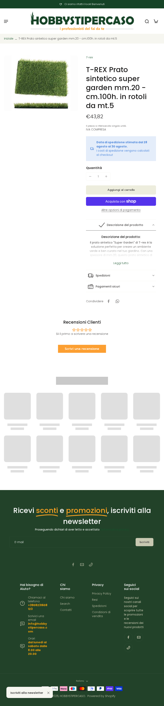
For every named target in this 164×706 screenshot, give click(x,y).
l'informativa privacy (114, 530)
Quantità (94, 168)
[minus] (90, 176)
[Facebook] (73, 564)
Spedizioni (99, 606)
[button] (121, 190)
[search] (146, 21)
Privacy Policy (101, 594)
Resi (95, 600)
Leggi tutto (121, 263)
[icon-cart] (155, 21)
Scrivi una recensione (82, 348)
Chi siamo (67, 598)
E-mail (19, 542)
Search (65, 604)
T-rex (89, 57)
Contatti (66, 610)
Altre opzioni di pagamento (121, 210)
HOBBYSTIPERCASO (72, 696)
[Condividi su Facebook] (108, 301)
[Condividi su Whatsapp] (117, 301)
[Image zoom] (41, 83)
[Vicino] (48, 693)
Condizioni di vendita (101, 614)
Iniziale (9, 39)
